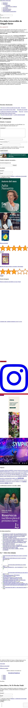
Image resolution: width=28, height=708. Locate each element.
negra (13, 478)
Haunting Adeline (15, 582)
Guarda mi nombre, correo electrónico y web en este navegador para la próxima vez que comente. (12, 147)
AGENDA (5, 4)
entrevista (13, 473)
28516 (1, 275)
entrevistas (17, 473)
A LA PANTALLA (7, 9)
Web (1, 144)
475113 (2, 251)
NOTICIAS (5, 7)
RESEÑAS (5, 2)
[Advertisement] (14, 604)
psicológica (2, 481)
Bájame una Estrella (4, 243)
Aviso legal (2, 663)
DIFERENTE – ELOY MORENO (15, 567)
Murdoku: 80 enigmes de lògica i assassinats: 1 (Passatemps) (11, 266)
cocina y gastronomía (19, 471)
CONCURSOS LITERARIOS (9, 11)
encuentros (8, 473)
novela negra (8, 479)
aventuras (15, 470)
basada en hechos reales (23, 470)
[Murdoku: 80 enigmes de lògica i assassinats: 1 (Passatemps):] (5, 264)
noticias (21, 478)
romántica (17, 481)
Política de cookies (4, 668)
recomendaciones (8, 481)
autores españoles (9, 470)
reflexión (13, 481)
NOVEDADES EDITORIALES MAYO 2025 (14, 580)
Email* (1, 173)
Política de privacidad (4, 666)
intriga (9, 476)
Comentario (3, 128)
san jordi (20, 481)
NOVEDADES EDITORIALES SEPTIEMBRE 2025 (15, 585)
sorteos (24, 481)
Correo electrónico (4, 141)
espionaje (22, 473)
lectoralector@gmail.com (14, 673)
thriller (6, 483)
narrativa (24, 476)
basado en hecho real (4, 471)
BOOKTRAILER (7, 10)
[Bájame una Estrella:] (5, 240)
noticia (16, 478)
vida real (10, 483)
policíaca (16, 479)
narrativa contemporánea (6, 478)
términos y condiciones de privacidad (19, 176)
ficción (10, 474)
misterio (20, 476)
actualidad (2, 470)
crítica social (2, 473)
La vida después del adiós (20, 587)
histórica (2, 476)
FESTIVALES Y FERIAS (11, 6)
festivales (6, 474)
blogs (10, 471)
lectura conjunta (14, 476)
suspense (2, 483)
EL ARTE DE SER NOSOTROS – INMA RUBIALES (12, 578)
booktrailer (13, 471)
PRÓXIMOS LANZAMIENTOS (11, 576)
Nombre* (2, 170)
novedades (2, 479)
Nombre (2, 139)
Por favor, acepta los (14, 176)
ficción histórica (16, 474)
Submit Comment (4, 150)
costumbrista (25, 471)
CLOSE (2, 701)
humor (5, 476)
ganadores (25, 474)
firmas (21, 474)
